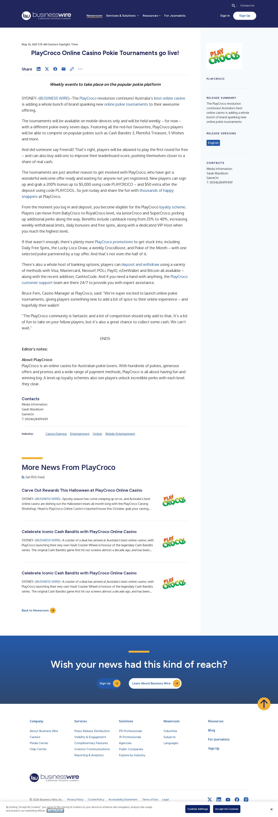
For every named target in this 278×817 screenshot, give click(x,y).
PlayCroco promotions (114, 241)
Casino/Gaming (56, 434)
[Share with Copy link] (72, 69)
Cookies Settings (197, 808)
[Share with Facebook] (55, 69)
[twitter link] (209, 800)
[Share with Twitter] (47, 69)
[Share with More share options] (80, 69)
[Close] (271, 809)
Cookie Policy (55, 810)
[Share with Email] (64, 69)
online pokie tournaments (126, 104)
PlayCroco (88, 98)
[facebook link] (237, 799)
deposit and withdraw (140, 264)
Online (97, 434)
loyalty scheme (172, 206)
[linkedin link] (219, 799)
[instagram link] (246, 799)
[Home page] (46, 15)
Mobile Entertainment (120, 434)
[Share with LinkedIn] (39, 69)
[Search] (233, 5)
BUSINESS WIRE (54, 98)
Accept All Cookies (226, 808)
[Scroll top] (264, 703)
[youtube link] (228, 800)
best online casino (169, 98)
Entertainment (79, 434)
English (213, 143)
